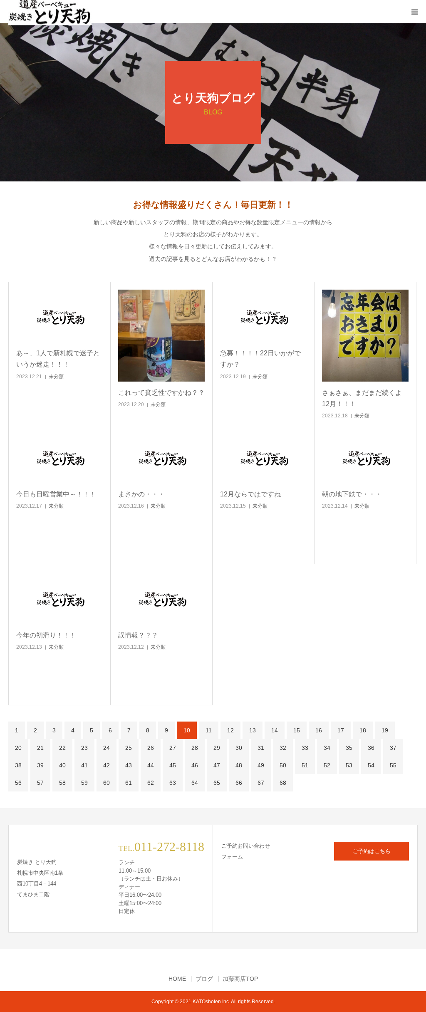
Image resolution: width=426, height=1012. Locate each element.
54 (371, 765)
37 (393, 747)
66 (238, 782)
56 (18, 782)
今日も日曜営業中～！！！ (56, 494)
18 (362, 730)
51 (305, 765)
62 (150, 782)
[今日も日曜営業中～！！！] (59, 457)
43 (128, 765)
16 (318, 730)
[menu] (414, 11)
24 (106, 747)
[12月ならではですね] (263, 457)
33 (305, 747)
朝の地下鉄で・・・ (352, 494)
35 (349, 747)
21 (40, 747)
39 (40, 765)
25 (128, 747)
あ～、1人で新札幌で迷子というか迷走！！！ (58, 359)
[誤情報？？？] (161, 598)
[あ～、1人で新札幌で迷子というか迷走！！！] (59, 316)
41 (84, 765)
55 (393, 765)
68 (283, 782)
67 (261, 782)
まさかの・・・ (141, 494)
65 (216, 782)
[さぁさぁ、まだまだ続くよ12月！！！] (365, 336)
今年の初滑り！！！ (46, 635)
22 (62, 747)
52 (327, 765)
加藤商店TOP (240, 979)
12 (230, 730)
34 (327, 747)
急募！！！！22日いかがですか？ (260, 359)
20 (18, 747)
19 (384, 730)
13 (252, 730)
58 (62, 782)
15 (296, 730)
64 (194, 782)
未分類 (56, 377)
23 (84, 747)
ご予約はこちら (372, 851)
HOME (177, 979)
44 (150, 765)
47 (216, 765)
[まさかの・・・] (161, 457)
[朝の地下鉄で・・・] (365, 457)
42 (106, 765)
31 (261, 747)
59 (84, 782)
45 (172, 765)
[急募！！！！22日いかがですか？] (263, 316)
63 (172, 782)
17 (340, 730)
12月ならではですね (250, 494)
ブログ (204, 979)
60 (106, 782)
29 (216, 747)
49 (261, 765)
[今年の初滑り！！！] (59, 598)
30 (238, 747)
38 (18, 765)
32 (283, 747)
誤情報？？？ (138, 635)
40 (62, 765)
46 (194, 765)
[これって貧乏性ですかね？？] (161, 336)
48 (238, 765)
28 (194, 747)
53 (349, 765)
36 (371, 747)
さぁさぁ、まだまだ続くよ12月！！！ (362, 398)
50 (283, 765)
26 (150, 747)
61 (128, 782)
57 (40, 782)
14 (274, 730)
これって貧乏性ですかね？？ (161, 392)
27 (172, 747)
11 (209, 730)
